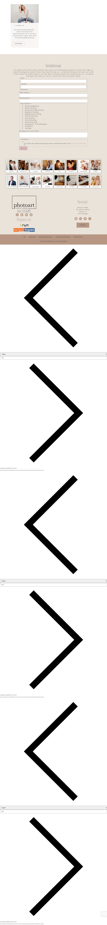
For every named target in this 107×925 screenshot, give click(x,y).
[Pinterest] (31, 214)
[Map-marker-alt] (85, 218)
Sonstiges (28, 128)
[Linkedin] (26, 214)
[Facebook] (21, 214)
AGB (24, 237)
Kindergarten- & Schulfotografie (36, 124)
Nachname (24, 89)
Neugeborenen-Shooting (33, 114)
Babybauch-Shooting (32, 112)
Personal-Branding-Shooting (34, 110)
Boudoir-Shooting (31, 108)
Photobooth (29, 126)
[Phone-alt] (80, 218)
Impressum (32, 237)
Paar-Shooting (30, 118)
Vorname (23, 84)
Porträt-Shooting (30, 120)
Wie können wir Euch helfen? (29, 131)
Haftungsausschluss (45, 237)
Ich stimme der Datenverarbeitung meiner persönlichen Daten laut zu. (55, 144)
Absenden (23, 148)
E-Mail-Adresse (24, 92)
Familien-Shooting (31, 116)
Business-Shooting (31, 122)
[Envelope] (75, 218)
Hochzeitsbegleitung (32, 106)
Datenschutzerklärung (78, 143)
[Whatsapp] (89, 218)
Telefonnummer (25, 98)
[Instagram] (17, 214)
